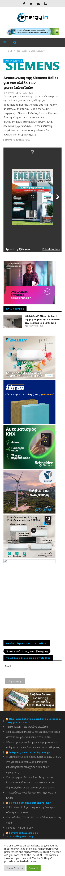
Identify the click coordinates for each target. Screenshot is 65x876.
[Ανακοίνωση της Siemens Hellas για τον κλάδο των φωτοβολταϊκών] (32, 66)
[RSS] (45, 3)
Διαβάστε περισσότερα (17, 140)
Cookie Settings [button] (14, 868)
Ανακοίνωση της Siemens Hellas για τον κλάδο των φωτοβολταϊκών (30, 83)
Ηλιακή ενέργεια (13, 60)
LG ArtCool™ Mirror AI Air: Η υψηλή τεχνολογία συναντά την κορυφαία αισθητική (42, 319)
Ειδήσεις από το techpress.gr (29, 752)
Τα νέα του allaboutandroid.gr (30, 802)
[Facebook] (23, 3)
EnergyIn (23, 93)
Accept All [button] (33, 868)
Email (8, 666)
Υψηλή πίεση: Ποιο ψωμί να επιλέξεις (27, 726)
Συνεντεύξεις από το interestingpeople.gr (22, 834)
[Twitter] (31, 3)
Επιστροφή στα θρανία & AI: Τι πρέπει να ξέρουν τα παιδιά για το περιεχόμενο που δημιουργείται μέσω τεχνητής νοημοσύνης (30, 782)
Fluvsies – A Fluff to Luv (19, 827)
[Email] (38, 3)
